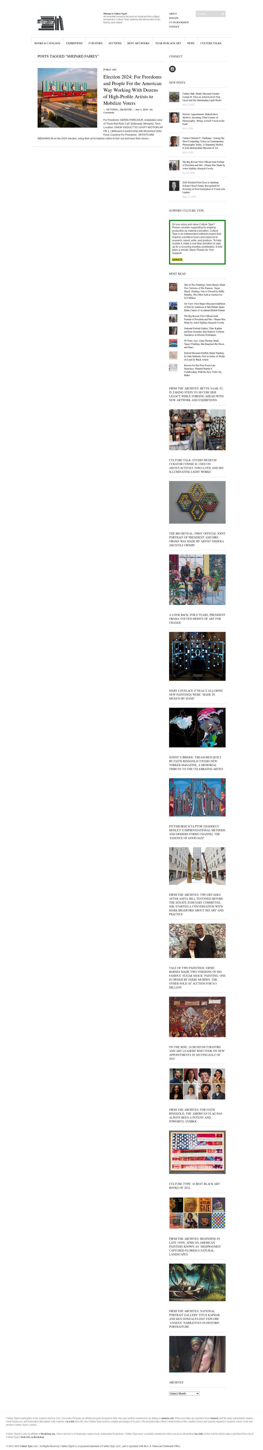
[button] (67, 98)
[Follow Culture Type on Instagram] (172, 71)
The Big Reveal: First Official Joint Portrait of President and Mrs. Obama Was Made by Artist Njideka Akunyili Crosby (204, 319)
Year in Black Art (168, 43)
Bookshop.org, (48, 1433)
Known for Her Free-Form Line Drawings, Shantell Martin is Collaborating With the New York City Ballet (203, 370)
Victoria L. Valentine (119, 109)
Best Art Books (138, 43)
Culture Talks (210, 43)
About (173, 13)
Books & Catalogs (47, 43)
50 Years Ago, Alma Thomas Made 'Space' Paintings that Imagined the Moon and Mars (204, 344)
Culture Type (26, 1446)
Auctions (114, 43)
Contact (174, 26)
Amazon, (214, 1418)
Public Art (110, 69)
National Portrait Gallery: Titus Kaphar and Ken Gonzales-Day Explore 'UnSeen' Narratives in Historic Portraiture (204, 331)
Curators (96, 43)
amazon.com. (168, 1418)
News (190, 43)
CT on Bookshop (179, 22)
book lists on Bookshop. (33, 1436)
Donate (173, 18)
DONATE (177, 259)
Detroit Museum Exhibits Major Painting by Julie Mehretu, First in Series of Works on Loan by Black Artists (204, 356)
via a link (69, 1421)
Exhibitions (74, 43)
